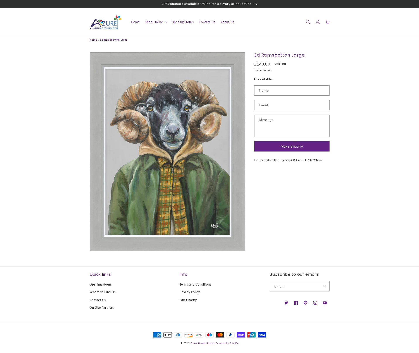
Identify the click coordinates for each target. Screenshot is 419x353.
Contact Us (97, 300)
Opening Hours (100, 284)
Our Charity (188, 300)
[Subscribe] (324, 286)
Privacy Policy (190, 292)
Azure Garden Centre (203, 343)
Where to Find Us (102, 292)
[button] (155, 22)
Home (93, 39)
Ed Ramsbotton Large (113, 39)
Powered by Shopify (227, 343)
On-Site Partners (101, 307)
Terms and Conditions (195, 284)
